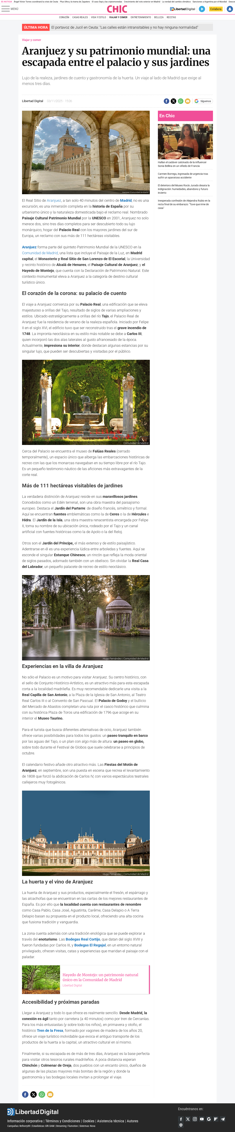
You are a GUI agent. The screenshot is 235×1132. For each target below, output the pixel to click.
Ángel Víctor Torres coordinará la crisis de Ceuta (36, 2)
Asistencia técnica (110, 1121)
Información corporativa (25, 1121)
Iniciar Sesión (230, 9)
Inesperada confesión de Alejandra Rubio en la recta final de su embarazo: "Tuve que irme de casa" (184, 204)
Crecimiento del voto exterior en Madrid (142, 2)
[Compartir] (166, 101)
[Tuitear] (173, 101)
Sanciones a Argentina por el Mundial (210, 2)
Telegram (222, 1119)
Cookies (88, 1121)
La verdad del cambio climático (176, 2)
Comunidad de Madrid (40, 253)
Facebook (181, 1119)
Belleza (159, 17)
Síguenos (205, 101)
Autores (132, 1121)
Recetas (171, 17)
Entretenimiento (141, 17)
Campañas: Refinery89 (18, 1125)
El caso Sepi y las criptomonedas (107, 2)
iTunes (181, 1125)
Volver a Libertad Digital (182, 9)
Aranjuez (54, 200)
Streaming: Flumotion (67, 1125)
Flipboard (215, 1119)
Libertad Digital (92, 1111)
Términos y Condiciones (62, 1121)
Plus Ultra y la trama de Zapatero (75, 2)
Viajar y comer (118, 17)
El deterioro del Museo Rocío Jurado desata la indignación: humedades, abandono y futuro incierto (184, 189)
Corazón (64, 17)
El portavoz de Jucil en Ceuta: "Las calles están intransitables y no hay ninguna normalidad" (124, 27)
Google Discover (209, 1119)
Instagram (195, 1119)
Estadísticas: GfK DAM (43, 1125)
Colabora (215, 9)
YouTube (202, 1119)
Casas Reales (80, 17)
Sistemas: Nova (87, 1125)
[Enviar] (180, 101)
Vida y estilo (98, 17)
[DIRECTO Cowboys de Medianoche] (202, 9)
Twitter (188, 1119)
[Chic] (117, 9)
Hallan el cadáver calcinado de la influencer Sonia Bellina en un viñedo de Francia (182, 164)
